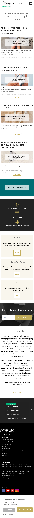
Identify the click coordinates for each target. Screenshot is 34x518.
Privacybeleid (6, 448)
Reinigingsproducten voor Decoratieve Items (15, 471)
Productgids (5, 455)
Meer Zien (17, 392)
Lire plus (17, 60)
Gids (17, 274)
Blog (17, 253)
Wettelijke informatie (8, 439)
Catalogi (4, 446)
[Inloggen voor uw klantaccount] (22, 3)
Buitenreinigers (6, 478)
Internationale (24, 509)
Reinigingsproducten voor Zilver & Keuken (14, 464)
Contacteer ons (6, 444)
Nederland (9, 509)
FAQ (17, 295)
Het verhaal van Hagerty (9, 442)
